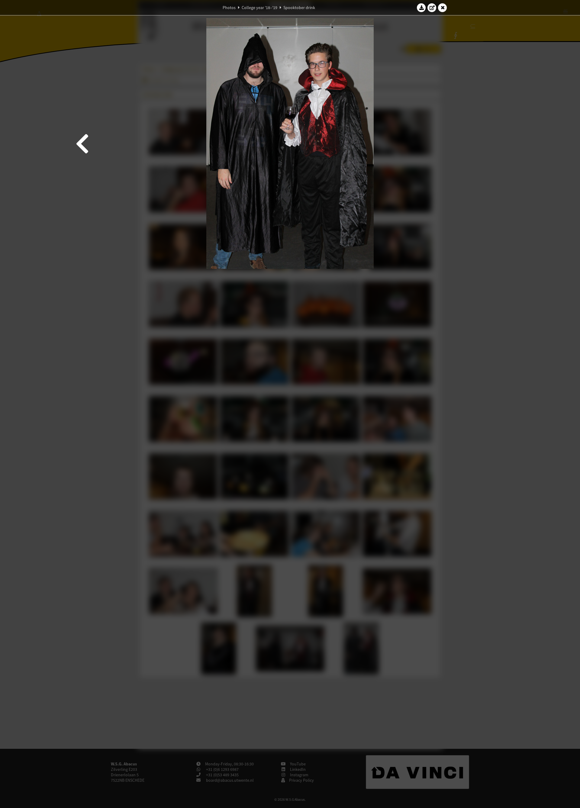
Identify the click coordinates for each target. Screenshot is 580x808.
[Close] (442, 7)
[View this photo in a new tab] (432, 7)
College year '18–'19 (259, 7)
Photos (229, 7)
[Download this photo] (421, 7)
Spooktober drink (299, 7)
